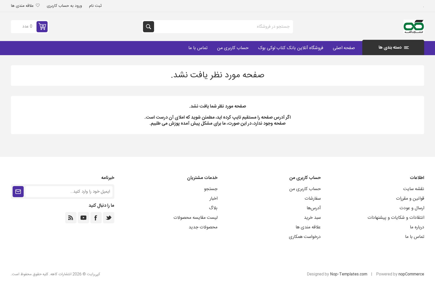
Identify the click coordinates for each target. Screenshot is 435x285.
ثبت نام (95, 6)
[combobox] (223, 26)
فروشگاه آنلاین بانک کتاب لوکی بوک (290, 48)
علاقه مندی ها (308, 227)
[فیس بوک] (96, 217)
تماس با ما (197, 48)
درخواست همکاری (305, 237)
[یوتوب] (83, 217)
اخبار (214, 198)
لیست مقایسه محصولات (195, 218)
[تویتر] (108, 217)
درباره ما (417, 227)
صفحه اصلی (344, 48)
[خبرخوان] (71, 217)
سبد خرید (312, 218)
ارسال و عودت (412, 208)
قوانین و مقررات (410, 198)
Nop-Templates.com (348, 274)
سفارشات (313, 198)
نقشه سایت (413, 189)
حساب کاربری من (232, 48)
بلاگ (213, 208)
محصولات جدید (203, 227)
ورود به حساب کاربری (64, 6)
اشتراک (18, 191)
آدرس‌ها (314, 208)
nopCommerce (411, 274)
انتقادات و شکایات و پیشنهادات (396, 218)
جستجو (148, 26)
